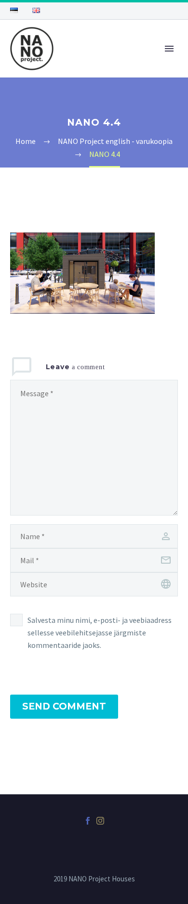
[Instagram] (100, 821)
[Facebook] (88, 821)
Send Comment (64, 706)
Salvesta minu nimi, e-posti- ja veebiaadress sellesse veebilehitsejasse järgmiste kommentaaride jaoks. (99, 632)
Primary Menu (169, 48)
